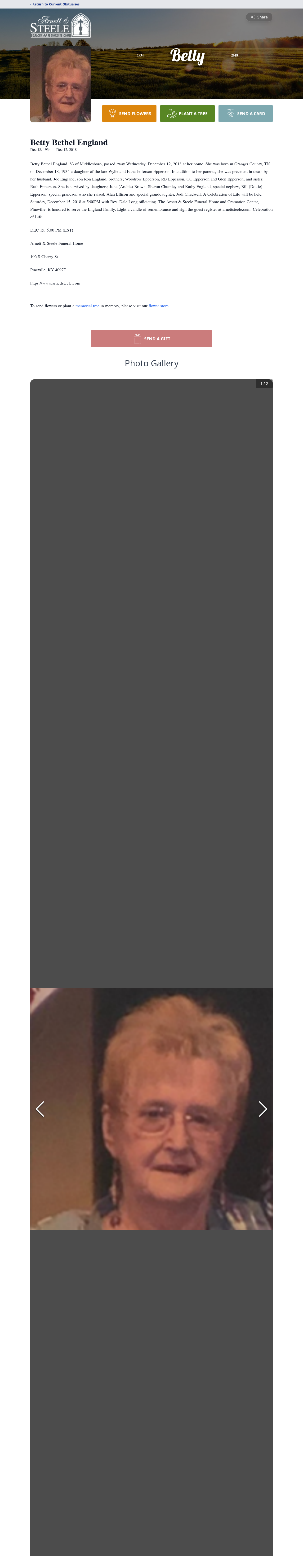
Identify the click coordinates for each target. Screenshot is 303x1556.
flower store (159, 305)
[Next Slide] (263, 1109)
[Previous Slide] (39, 1109)
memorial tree (87, 305)
